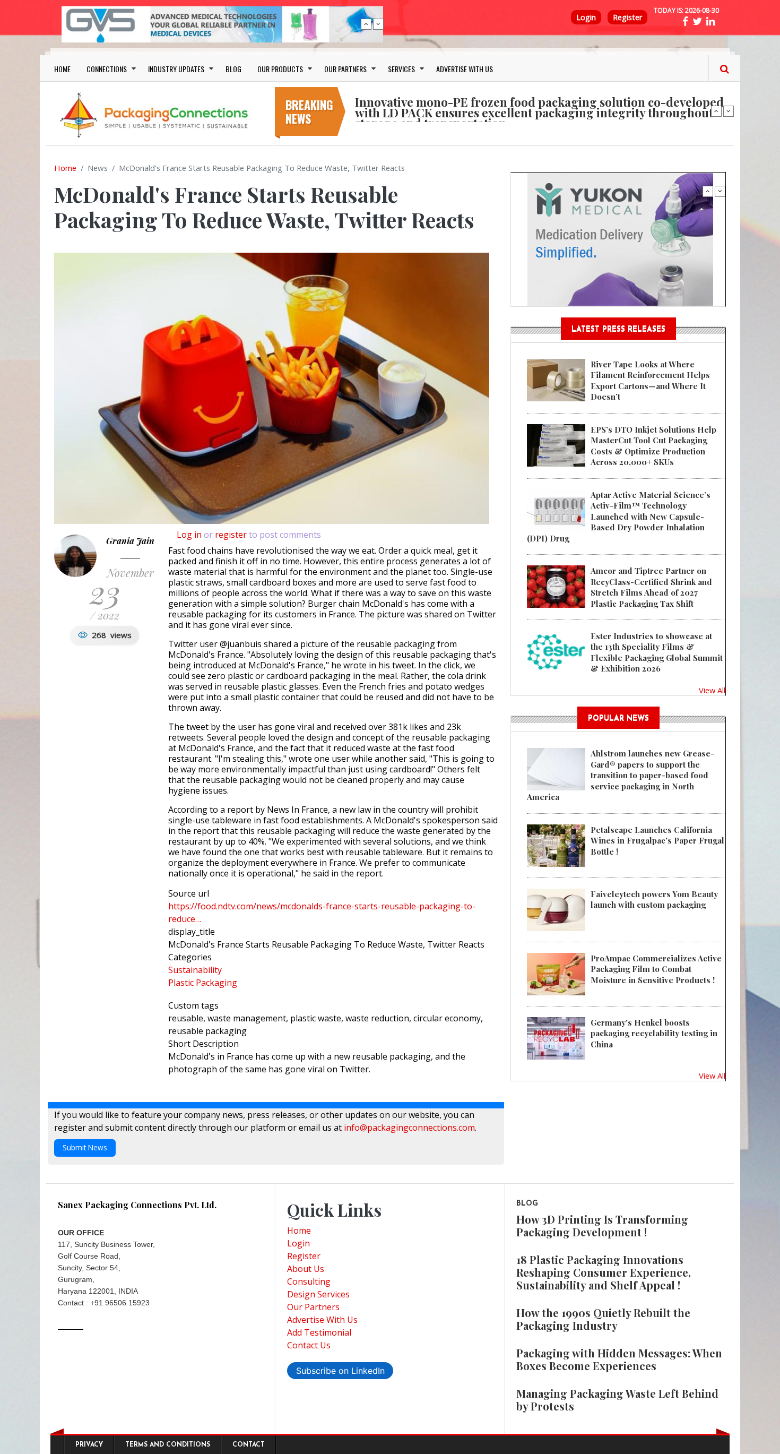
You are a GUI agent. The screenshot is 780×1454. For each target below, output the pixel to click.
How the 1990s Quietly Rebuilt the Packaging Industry (603, 1318)
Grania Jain (130, 540)
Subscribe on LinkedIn (340, 1370)
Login (586, 17)
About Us (305, 1269)
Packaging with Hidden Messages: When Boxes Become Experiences (619, 1359)
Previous (366, 24)
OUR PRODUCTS (280, 68)
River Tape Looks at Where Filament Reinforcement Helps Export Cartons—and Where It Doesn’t (650, 380)
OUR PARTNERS (345, 68)
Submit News (85, 1147)
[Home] (156, 115)
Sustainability (195, 970)
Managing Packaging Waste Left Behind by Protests (617, 1399)
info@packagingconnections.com (409, 1127)
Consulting (309, 1281)
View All (712, 690)
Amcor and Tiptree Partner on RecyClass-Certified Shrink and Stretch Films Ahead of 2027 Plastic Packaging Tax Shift (651, 586)
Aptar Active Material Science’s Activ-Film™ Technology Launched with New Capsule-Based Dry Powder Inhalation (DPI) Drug (618, 516)
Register (627, 17)
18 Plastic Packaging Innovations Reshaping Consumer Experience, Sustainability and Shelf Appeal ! (603, 1272)
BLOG (233, 68)
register (231, 534)
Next (378, 24)
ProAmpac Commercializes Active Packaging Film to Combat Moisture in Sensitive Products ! (656, 969)
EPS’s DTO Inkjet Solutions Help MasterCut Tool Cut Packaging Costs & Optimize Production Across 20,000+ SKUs (653, 445)
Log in (189, 534)
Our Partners (313, 1307)
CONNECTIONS (106, 68)
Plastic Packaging (202, 982)
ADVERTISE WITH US (464, 68)
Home (65, 167)
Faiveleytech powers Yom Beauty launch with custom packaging (654, 899)
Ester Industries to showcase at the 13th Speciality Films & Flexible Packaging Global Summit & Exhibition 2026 (657, 652)
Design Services (318, 1294)
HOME (62, 68)
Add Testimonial (319, 1332)
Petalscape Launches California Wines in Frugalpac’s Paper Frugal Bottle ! (657, 840)
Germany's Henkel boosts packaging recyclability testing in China (654, 1033)
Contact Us (309, 1345)
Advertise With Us (322, 1320)
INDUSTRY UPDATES (176, 68)
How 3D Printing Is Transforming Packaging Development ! (602, 1225)
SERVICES (401, 68)
